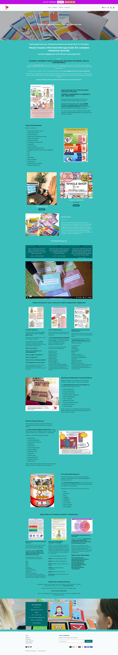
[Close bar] (117, 1)
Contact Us (67, 7)
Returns (61, 7)
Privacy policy (29, 642)
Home (49, 7)
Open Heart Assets (32, 650)
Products (54, 7)
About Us (28, 637)
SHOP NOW (41, 209)
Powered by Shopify (41, 650)
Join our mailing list (64, 635)
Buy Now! (60, 2)
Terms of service (29, 641)
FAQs (27, 635)
